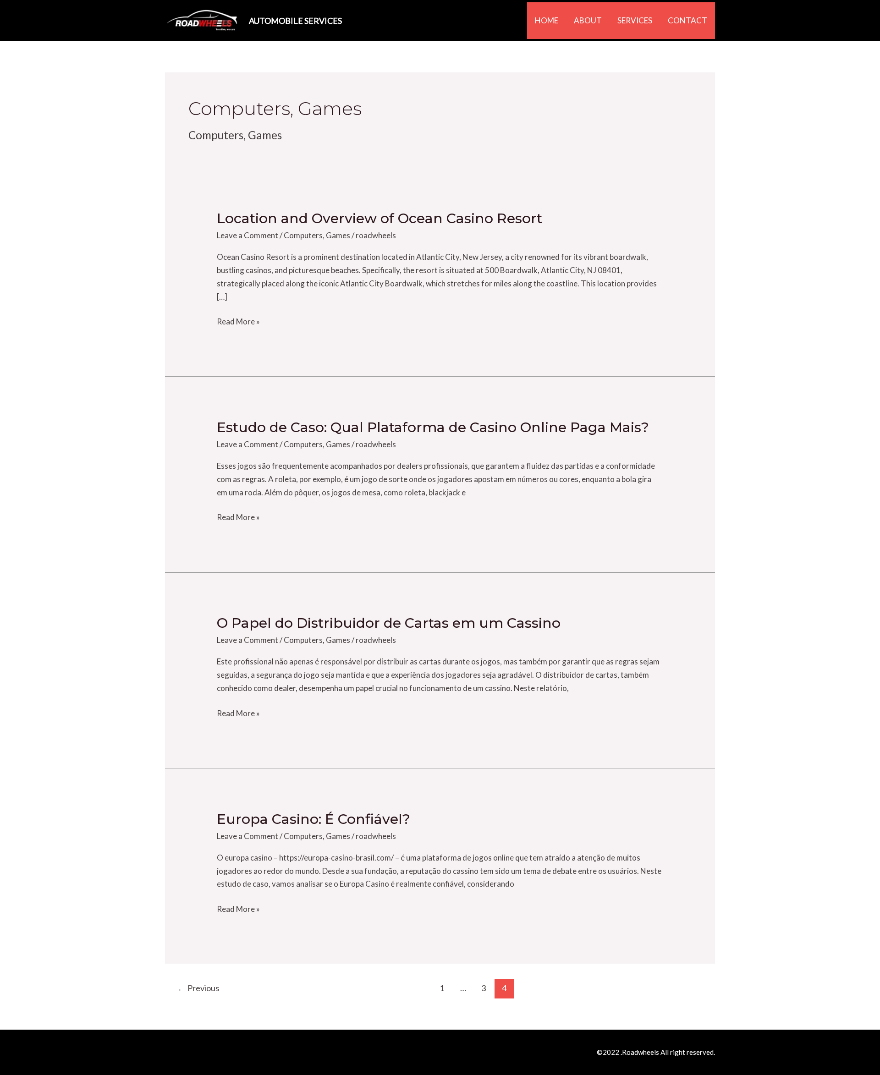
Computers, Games (317, 235)
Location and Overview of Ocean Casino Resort (379, 218)
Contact (687, 20)
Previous (198, 988)
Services (634, 20)
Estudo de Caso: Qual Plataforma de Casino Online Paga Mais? (433, 427)
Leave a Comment (247, 235)
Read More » (238, 320)
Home (546, 20)
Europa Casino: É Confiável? (313, 819)
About (588, 20)
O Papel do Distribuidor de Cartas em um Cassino (389, 622)
